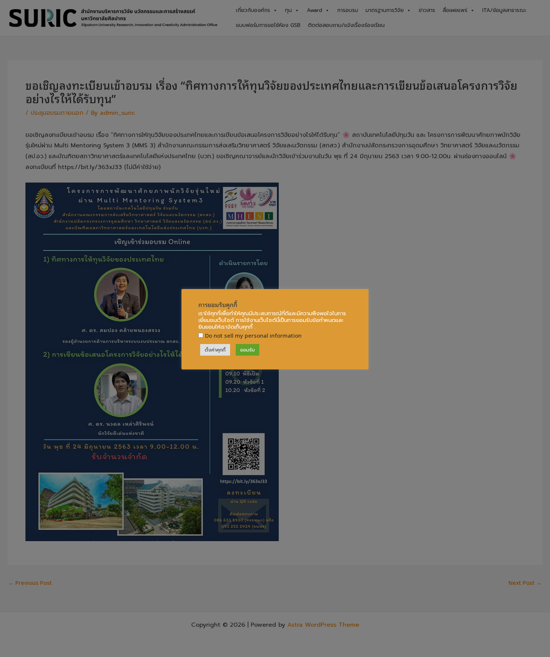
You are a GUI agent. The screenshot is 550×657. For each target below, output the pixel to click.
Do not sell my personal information (253, 335)
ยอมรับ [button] (247, 349)
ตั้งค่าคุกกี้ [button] (215, 349)
